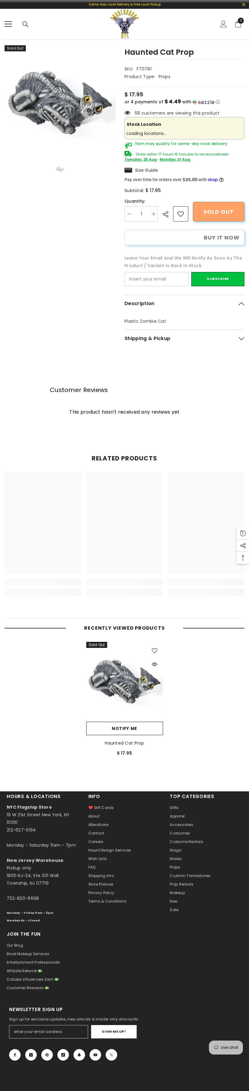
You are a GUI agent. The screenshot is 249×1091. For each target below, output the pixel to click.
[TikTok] (63, 1055)
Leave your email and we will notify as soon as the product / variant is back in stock (183, 262)
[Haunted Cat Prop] (124, 680)
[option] (60, 100)
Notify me (124, 728)
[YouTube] (95, 1055)
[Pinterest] (47, 1055)
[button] (184, 102)
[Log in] (223, 24)
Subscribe (218, 278)
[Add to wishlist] (154, 650)
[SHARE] (167, 214)
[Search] (25, 24)
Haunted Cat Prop (124, 743)
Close (243, 4)
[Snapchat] (79, 1055)
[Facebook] (15, 1055)
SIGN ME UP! (114, 1031)
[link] (180, 214)
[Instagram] (31, 1055)
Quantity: (134, 201)
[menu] (8, 24)
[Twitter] (111, 1055)
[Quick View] (154, 664)
